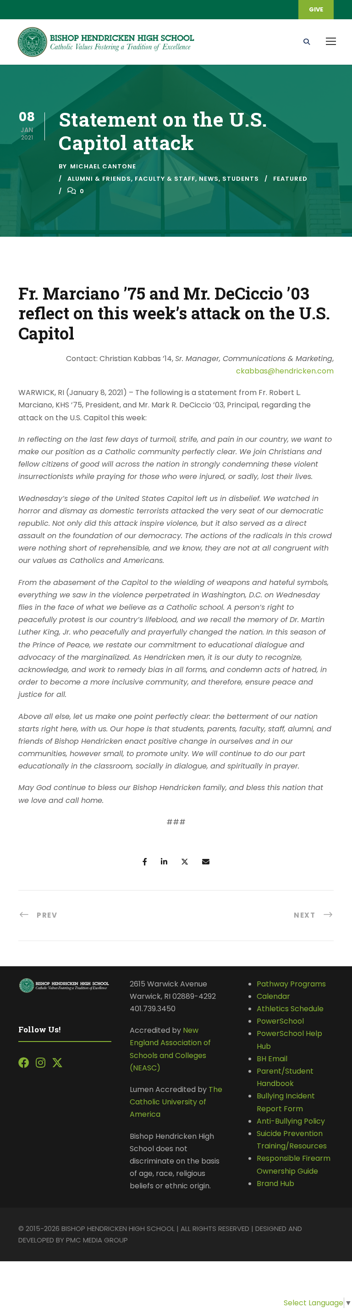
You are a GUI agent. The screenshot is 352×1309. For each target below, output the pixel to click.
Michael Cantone (103, 166)
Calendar (273, 996)
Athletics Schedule (291, 1008)
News (209, 178)
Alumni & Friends (99, 178)
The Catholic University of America (176, 1102)
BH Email (272, 1058)
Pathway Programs (291, 984)
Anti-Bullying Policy (291, 1121)
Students (240, 178)
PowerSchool (280, 1021)
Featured (290, 178)
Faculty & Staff (165, 178)
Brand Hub (275, 1183)
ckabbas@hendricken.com (285, 371)
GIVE (316, 9)
